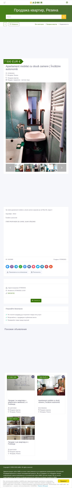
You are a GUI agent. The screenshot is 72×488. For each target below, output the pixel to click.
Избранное (15, 24)
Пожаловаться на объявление (18, 272)
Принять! (63, 481)
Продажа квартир (51, 24)
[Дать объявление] (67, 2)
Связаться (37, 300)
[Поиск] (64, 17)
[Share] (7, 266)
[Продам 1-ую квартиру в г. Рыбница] (21, 430)
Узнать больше (43, 486)
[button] (10, 122)
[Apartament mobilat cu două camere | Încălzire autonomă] (51, 385)
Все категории (39, 24)
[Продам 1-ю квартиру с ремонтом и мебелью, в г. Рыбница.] (21, 382)
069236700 (11, 293)
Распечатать (37, 272)
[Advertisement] (36, 41)
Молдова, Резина (13, 75)
